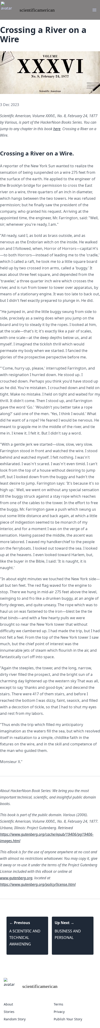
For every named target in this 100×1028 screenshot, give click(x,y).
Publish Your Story (68, 1019)
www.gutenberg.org (16, 877)
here (56, 128)
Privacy (59, 1011)
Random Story (15, 1019)
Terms (58, 1004)
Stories (9, 1011)
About (8, 1004)
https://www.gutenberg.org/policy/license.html (38, 884)
